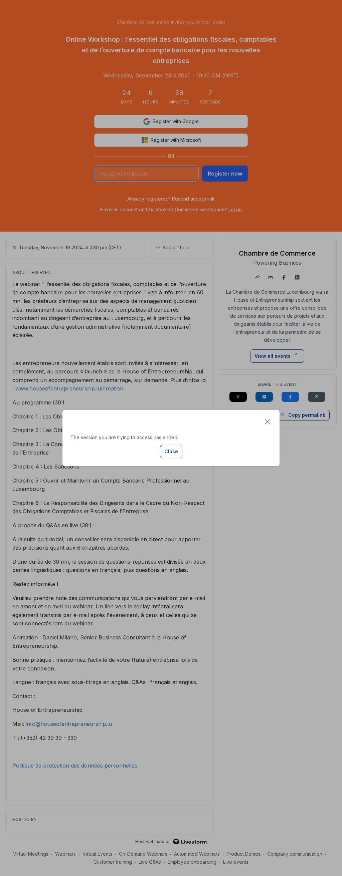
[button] (268, 422)
